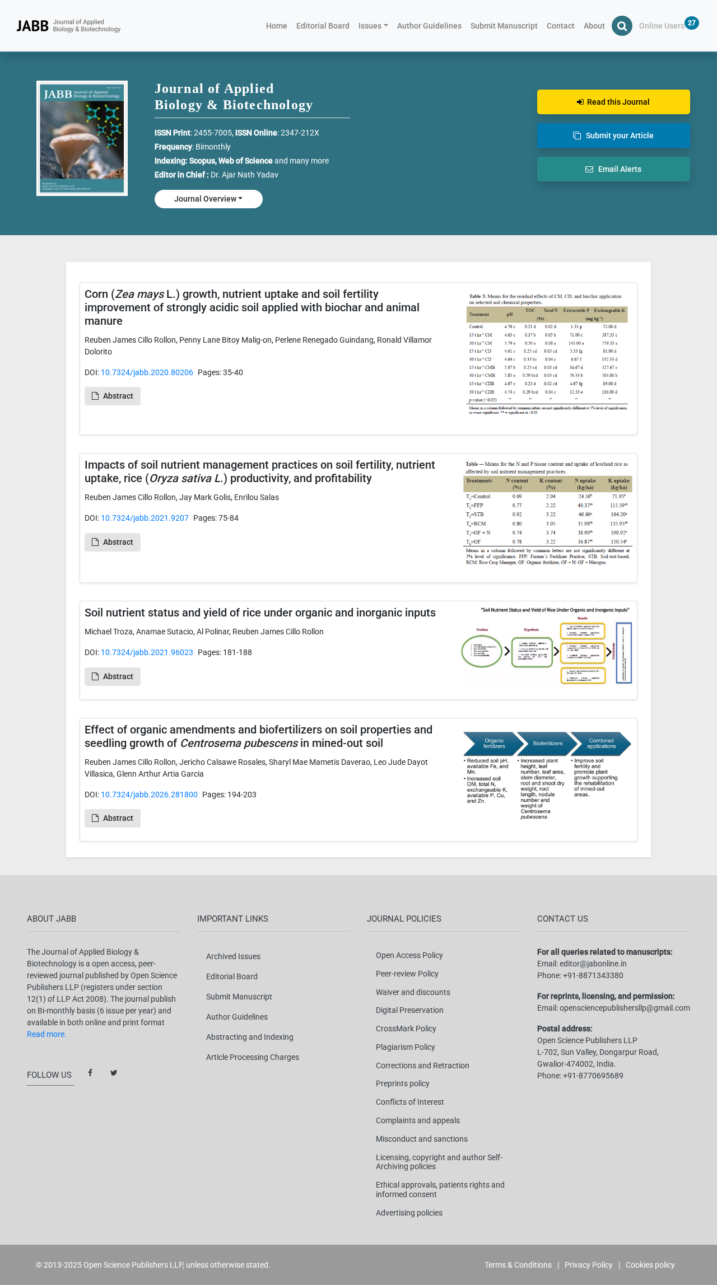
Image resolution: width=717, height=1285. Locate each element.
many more (309, 160)
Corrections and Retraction (422, 1065)
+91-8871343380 (593, 975)
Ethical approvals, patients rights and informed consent (440, 1189)
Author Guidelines (429, 25)
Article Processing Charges (252, 1057)
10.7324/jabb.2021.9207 (145, 517)
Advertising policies (409, 1212)
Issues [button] (369, 25)
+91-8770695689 (593, 1075)
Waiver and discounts (413, 992)
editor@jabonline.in (593, 963)
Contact (561, 25)
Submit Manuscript (504, 25)
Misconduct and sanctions (422, 1138)
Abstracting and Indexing (250, 1036)
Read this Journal (617, 101)
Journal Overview (205, 198)
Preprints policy (403, 1083)
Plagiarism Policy (405, 1047)
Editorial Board (323, 25)
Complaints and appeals (418, 1120)
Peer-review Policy (407, 973)
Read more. (47, 1034)
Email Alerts (617, 169)
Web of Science (245, 160)
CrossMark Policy (406, 1028)
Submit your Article (617, 135)
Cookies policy (650, 1264)
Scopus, (203, 160)
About (594, 25)
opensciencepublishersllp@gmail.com (625, 1007)
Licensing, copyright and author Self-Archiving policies (439, 1162)
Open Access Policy (409, 955)
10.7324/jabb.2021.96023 (147, 652)
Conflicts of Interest (410, 1101)
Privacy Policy (589, 1264)
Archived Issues (233, 956)
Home (279, 25)
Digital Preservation (410, 1010)
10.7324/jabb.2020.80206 (147, 372)
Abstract (118, 395)
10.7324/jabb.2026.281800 (149, 794)
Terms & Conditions (518, 1264)
